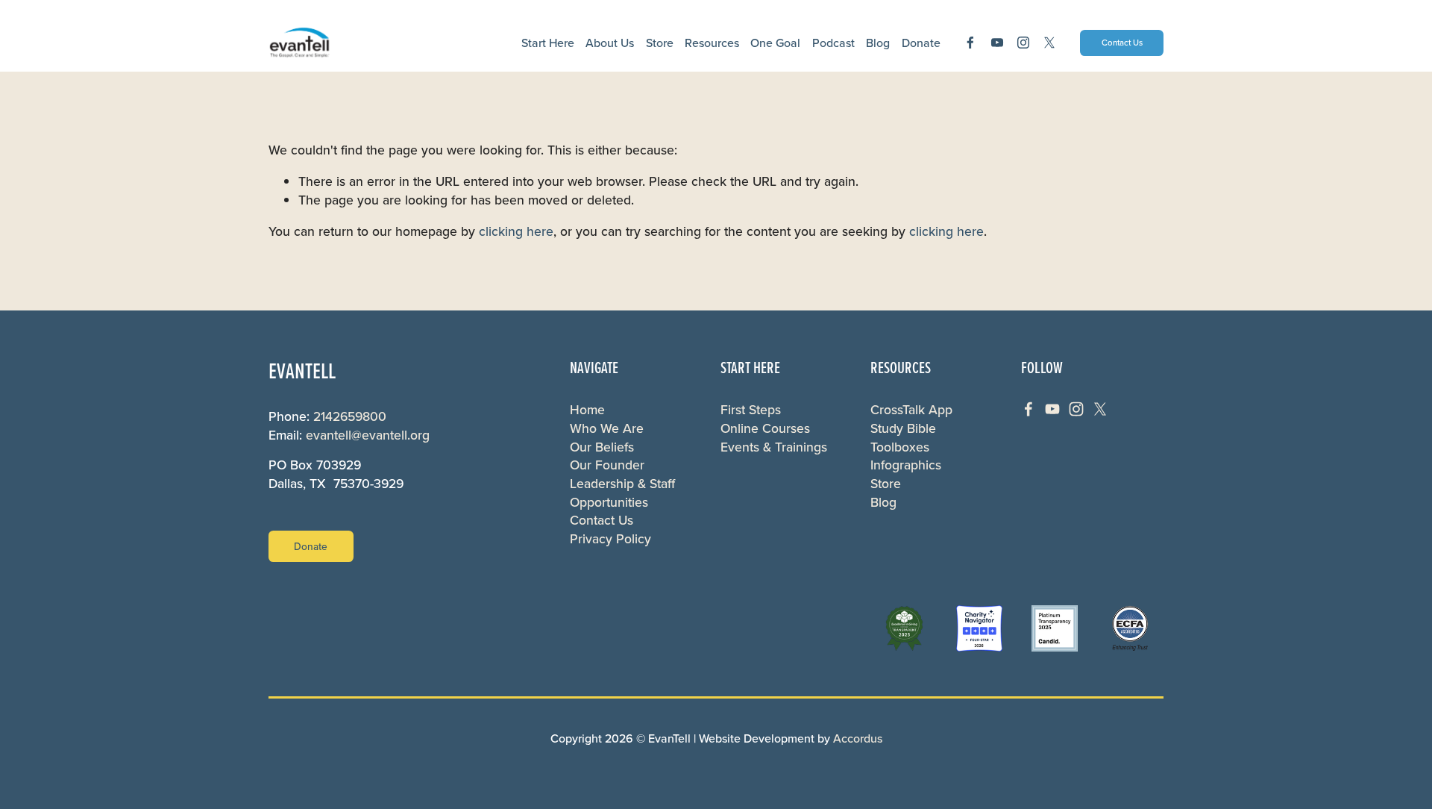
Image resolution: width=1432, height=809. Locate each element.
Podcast (833, 42)
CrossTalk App (911, 410)
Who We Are (607, 428)
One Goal (775, 42)
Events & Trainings (773, 447)
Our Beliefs (602, 447)
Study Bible (903, 428)
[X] (1049, 42)
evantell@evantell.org (368, 435)
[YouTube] (997, 42)
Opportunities (609, 502)
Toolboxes (899, 447)
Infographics (905, 465)
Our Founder (607, 465)
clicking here (516, 231)
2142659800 (349, 416)
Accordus (857, 738)
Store (659, 42)
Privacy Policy (610, 539)
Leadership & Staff (622, 484)
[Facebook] (970, 42)
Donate (310, 546)
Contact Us (1122, 43)
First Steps (750, 410)
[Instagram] (1023, 42)
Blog (878, 42)
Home (587, 410)
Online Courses (765, 428)
